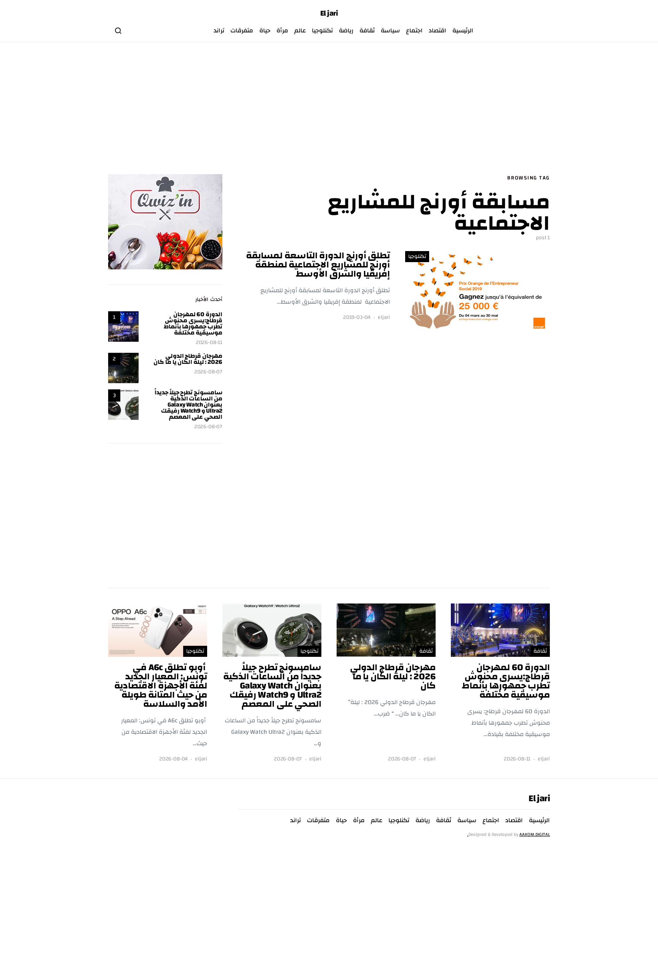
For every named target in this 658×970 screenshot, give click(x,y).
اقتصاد (437, 30)
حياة (264, 30)
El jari (329, 13)
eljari (384, 318)
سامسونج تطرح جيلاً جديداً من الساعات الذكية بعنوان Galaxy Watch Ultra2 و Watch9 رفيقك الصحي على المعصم (188, 405)
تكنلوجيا (322, 30)
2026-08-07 (208, 372)
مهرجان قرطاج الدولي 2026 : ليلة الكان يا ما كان (187, 359)
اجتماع (414, 30)
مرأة (282, 30)
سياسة (390, 30)
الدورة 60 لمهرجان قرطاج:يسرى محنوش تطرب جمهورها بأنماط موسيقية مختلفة (193, 323)
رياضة (346, 30)
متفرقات (241, 30)
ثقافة (367, 30)
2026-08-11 (209, 343)
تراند (219, 30)
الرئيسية (462, 30)
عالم (300, 30)
